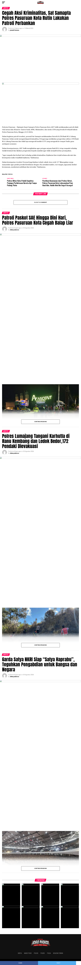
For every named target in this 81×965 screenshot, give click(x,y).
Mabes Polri (28, 953)
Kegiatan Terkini (58, 953)
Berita (20, 953)
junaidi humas (14, 30)
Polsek (36, 953)
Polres (42, 953)
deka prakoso (14, 230)
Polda (49, 953)
